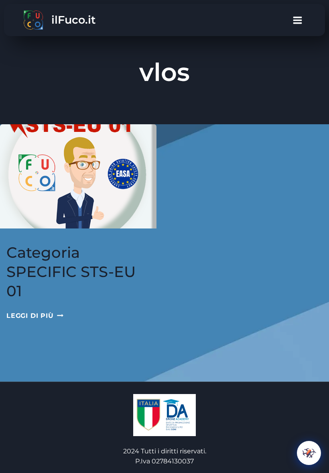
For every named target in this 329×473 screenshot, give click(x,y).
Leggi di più (34, 315)
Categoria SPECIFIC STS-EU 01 (71, 271)
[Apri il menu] (297, 20)
